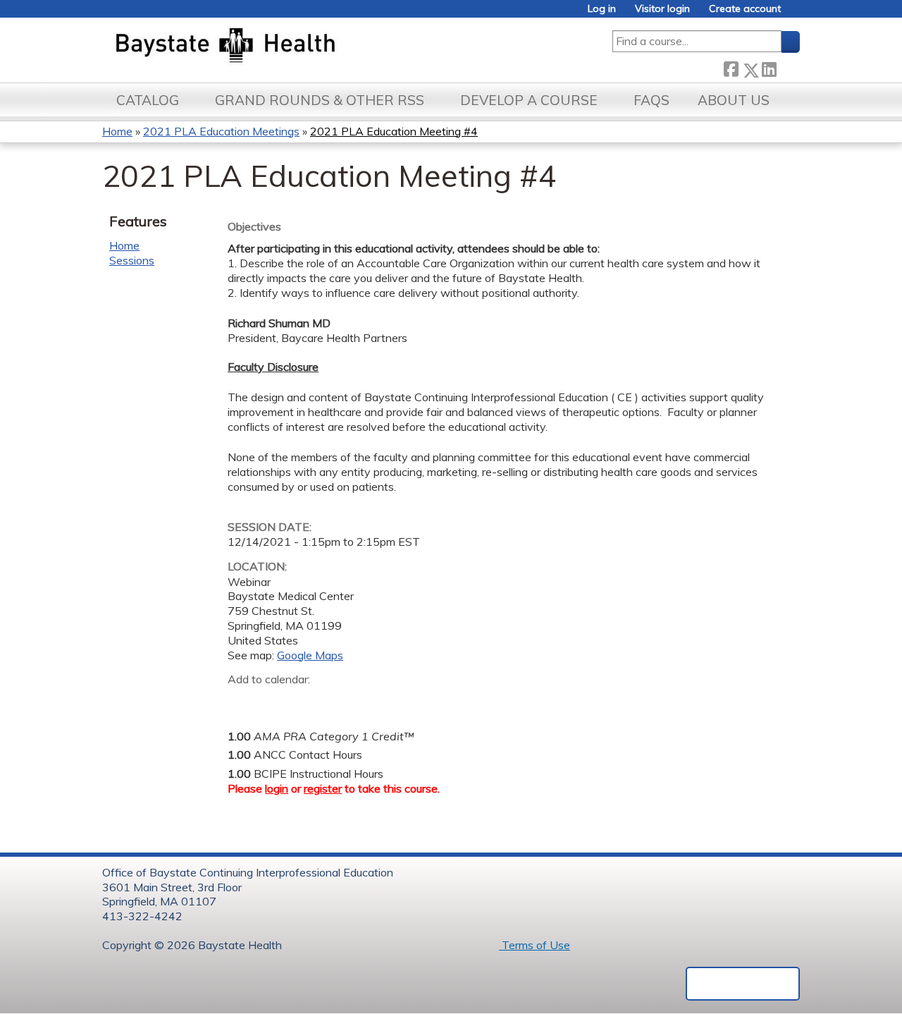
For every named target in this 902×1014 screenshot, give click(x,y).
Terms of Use (534, 945)
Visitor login (662, 9)
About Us (734, 100)
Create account (745, 9)
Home (117, 131)
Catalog (147, 100)
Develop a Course (529, 100)
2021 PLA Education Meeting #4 (394, 131)
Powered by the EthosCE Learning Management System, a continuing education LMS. (743, 984)
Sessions (131, 260)
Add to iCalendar (305, 701)
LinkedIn (769, 66)
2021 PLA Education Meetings (221, 131)
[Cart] (795, 14)
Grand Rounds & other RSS (319, 100)
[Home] (291, 46)
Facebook (731, 67)
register (323, 788)
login (276, 788)
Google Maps (310, 655)
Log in (602, 9)
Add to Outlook (339, 702)
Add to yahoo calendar (273, 702)
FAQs (651, 100)
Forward (788, 66)
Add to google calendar (242, 702)
